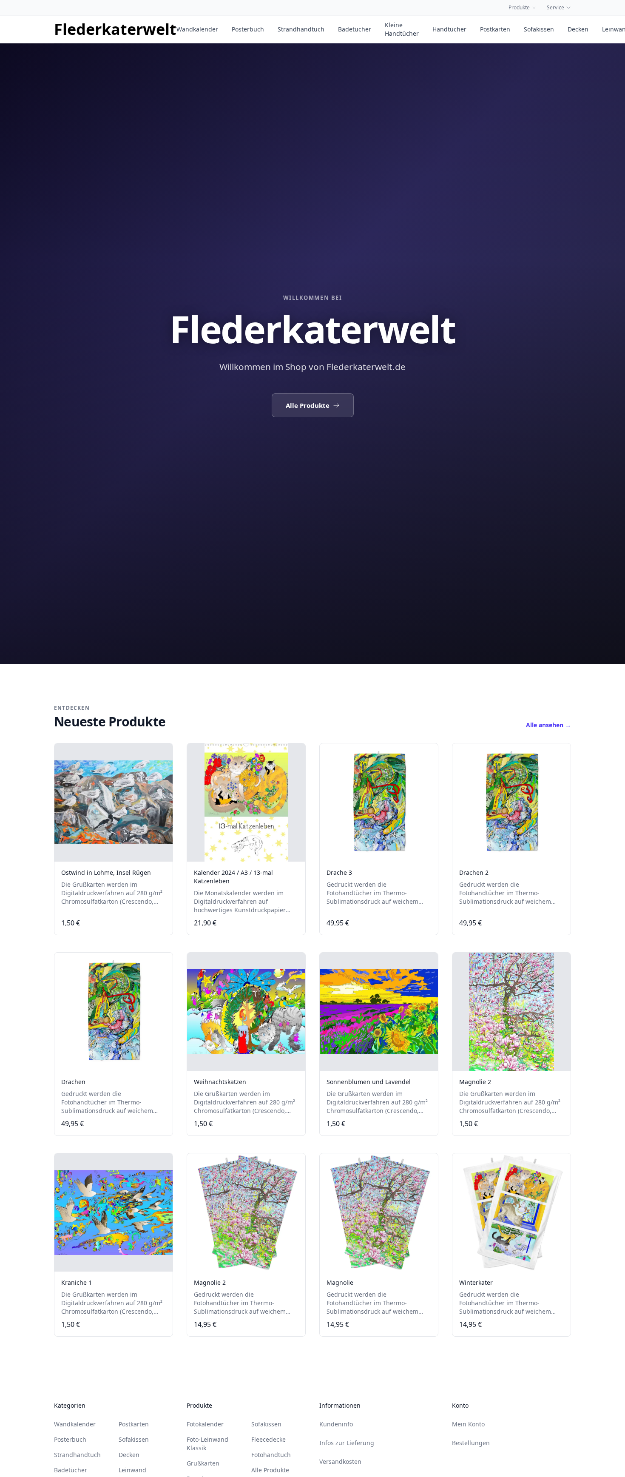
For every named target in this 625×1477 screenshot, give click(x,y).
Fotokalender (205, 1424)
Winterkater (476, 1282)
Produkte (519, 7)
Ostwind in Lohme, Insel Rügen (106, 872)
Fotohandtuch (271, 1455)
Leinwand (132, 1470)
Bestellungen (471, 1443)
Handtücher (449, 29)
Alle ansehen (548, 725)
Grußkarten (203, 1463)
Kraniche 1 (76, 1282)
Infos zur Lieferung (346, 1443)
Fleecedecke (268, 1439)
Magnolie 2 (475, 1082)
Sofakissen (539, 29)
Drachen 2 (474, 872)
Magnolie (340, 1282)
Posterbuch (248, 29)
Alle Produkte (308, 405)
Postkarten (495, 29)
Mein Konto (468, 1424)
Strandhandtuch (301, 29)
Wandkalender (197, 29)
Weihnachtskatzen (220, 1082)
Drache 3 (339, 872)
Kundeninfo (336, 1424)
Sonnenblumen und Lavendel (369, 1082)
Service (555, 7)
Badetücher (354, 29)
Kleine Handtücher (402, 29)
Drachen (73, 1082)
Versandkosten (340, 1461)
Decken (578, 29)
